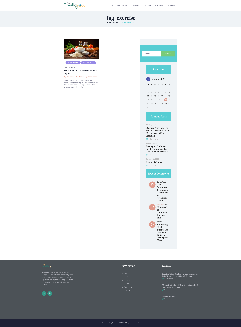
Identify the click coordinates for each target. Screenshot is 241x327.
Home (109, 22)
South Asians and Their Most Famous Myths (80, 72)
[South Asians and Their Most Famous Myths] (78, 49)
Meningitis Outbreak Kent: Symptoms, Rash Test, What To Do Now (157, 149)
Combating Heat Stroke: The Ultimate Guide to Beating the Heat (162, 232)
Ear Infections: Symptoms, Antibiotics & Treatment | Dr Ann (162, 192)
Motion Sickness (154, 162)
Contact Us (126, 290)
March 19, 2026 (152, 143)
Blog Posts (73, 63)
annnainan (161, 204)
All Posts (117, 22)
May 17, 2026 (151, 124)
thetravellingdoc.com (110, 323)
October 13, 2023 (70, 67)
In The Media (127, 287)
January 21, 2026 (152, 159)
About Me (126, 280)
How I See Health (128, 277)
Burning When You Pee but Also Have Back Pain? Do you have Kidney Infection (158, 132)
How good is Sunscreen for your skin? (162, 212)
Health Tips (88, 63)
